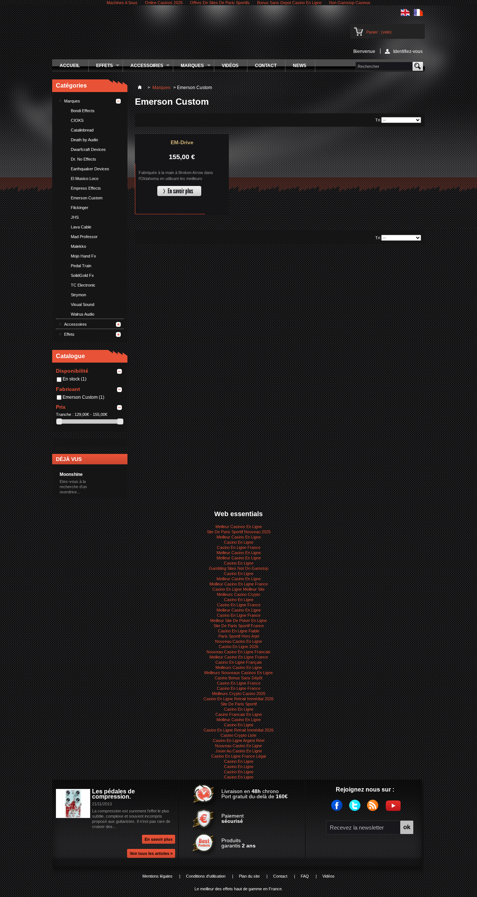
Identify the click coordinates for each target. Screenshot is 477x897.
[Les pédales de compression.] (73, 804)
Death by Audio (84, 140)
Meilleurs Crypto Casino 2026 (238, 693)
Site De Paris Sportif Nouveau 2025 (239, 532)
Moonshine (71, 474)
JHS (75, 217)
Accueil (70, 65)
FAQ (305, 876)
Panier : (379, 32)
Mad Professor (84, 236)
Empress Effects (86, 188)
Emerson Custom (86, 198)
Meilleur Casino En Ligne (239, 537)
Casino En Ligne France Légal (238, 756)
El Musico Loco (84, 178)
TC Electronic (83, 285)
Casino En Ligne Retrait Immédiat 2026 (238, 699)
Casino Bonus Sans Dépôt (238, 678)
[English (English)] (405, 14)
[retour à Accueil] (140, 87)
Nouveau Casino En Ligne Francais (238, 652)
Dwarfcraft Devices (88, 149)
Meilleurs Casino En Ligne (238, 667)
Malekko (78, 246)
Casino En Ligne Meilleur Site (238, 589)
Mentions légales (157, 876)
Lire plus (179, 191)
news (299, 65)
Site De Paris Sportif (239, 704)
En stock (74, 379)
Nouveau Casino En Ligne (238, 641)
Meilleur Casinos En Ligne (238, 526)
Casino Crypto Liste (238, 735)
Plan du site (249, 876)
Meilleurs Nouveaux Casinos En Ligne (238, 672)
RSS (375, 808)
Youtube (394, 808)
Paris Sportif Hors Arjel (238, 636)
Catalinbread (82, 130)
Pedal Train (81, 265)
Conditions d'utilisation (205, 876)
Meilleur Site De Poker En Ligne (238, 620)
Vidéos (230, 65)
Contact (266, 65)
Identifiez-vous (408, 51)
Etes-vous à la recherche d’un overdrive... (73, 486)
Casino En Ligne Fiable (238, 631)
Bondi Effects (83, 110)
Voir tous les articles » (151, 853)
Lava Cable (81, 227)
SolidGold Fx (82, 275)
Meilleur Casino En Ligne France (238, 584)
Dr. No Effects (83, 159)
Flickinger (79, 207)
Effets (101, 67)
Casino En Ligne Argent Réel (238, 740)
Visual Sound (82, 304)
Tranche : (64, 414)
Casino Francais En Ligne (238, 714)
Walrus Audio (82, 314)
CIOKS (77, 120)
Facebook (339, 808)
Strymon (78, 295)
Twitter (357, 808)
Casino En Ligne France (238, 547)
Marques (188, 67)
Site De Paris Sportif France (239, 625)
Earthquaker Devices (90, 169)
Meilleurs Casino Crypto (238, 594)
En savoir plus (159, 839)
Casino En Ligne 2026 (238, 646)
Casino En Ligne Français (238, 662)
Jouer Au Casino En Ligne (238, 751)
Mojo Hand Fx (83, 256)
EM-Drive (182, 142)
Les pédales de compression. (113, 794)
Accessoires (143, 67)
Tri (377, 120)
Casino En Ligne (238, 542)
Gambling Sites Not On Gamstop (238, 568)
